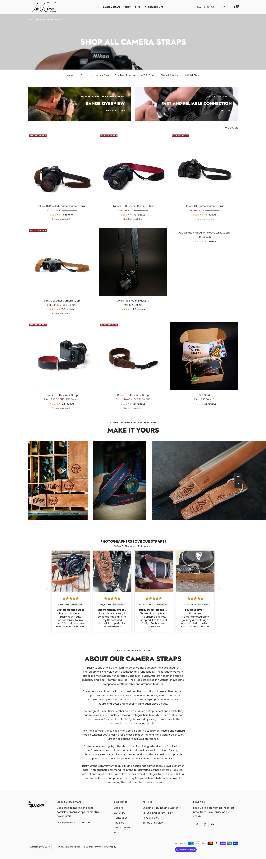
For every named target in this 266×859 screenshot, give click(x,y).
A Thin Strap (148, 75)
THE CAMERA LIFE (154, 7)
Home (31, 19)
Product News (122, 827)
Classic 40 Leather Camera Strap (204, 206)
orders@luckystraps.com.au (73, 822)
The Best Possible (125, 75)
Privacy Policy (151, 817)
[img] (71, 599)
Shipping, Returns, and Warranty (162, 808)
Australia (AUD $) (206, 7)
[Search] (223, 7)
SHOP (128, 7)
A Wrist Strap (192, 75)
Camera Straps (111, 7)
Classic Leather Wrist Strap (62, 395)
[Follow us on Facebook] (197, 824)
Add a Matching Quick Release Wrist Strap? (204, 232)
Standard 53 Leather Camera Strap (133, 206)
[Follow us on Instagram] (205, 824)
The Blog (119, 822)
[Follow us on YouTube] (212, 824)
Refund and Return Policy (158, 813)
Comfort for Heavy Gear (95, 75)
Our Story (119, 813)
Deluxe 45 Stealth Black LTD (133, 300)
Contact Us (120, 817)
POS (86, 846)
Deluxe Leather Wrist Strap (133, 395)
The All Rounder (170, 75)
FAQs (117, 832)
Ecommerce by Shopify (104, 846)
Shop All (118, 808)
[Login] (229, 7)
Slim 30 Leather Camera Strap (62, 300)
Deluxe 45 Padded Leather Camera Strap (61, 206)
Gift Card (204, 395)
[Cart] (235, 7)
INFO (137, 7)
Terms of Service (153, 822)
